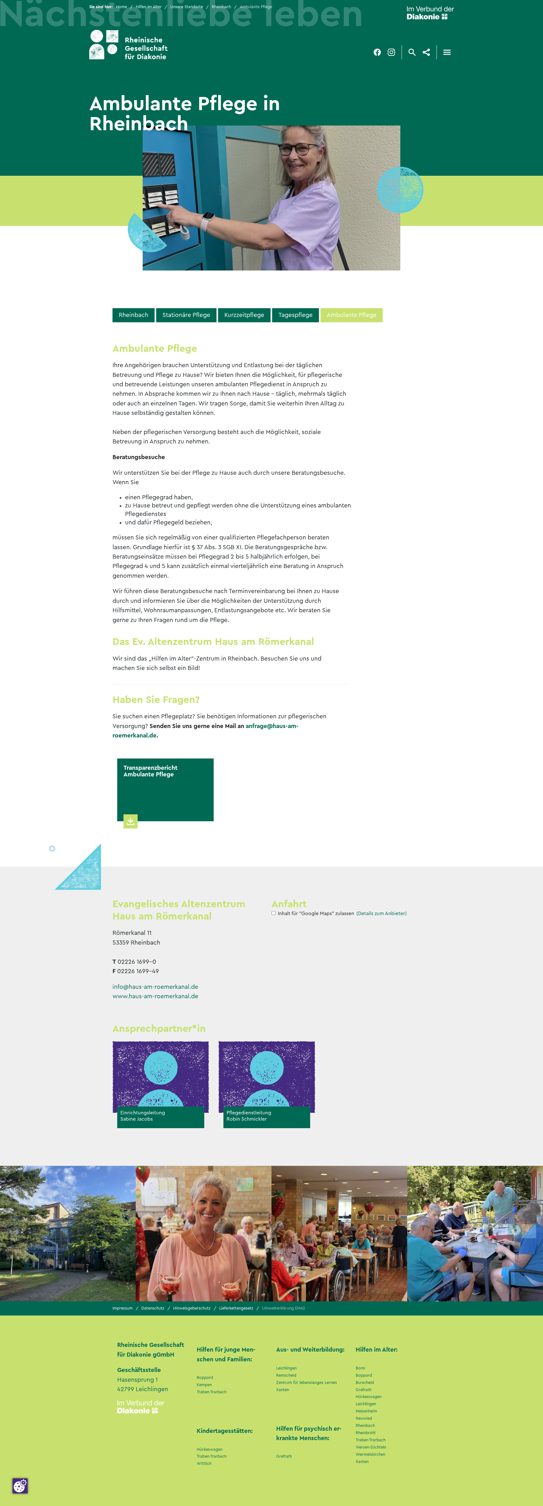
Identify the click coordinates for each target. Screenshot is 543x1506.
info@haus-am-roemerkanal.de (155, 987)
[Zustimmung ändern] (20, 1485)
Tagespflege (295, 315)
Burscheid (365, 1383)
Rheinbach (221, 7)
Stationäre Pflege (186, 315)
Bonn (360, 1368)
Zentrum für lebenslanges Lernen (306, 1383)
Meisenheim (366, 1411)
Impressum (122, 1308)
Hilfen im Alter (149, 7)
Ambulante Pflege (351, 315)
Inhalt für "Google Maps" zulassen (316, 913)
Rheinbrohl (366, 1433)
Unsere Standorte (186, 7)
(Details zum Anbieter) (381, 913)
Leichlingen (286, 1368)
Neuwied (364, 1418)
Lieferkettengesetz (236, 1308)
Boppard (205, 1378)
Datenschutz (152, 1308)
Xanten (282, 1390)
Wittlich (204, 1464)
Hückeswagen (209, 1449)
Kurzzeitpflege (244, 315)
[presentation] (515, 1231)
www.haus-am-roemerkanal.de (155, 996)
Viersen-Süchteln (371, 1447)
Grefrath (284, 1456)
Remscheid (286, 1375)
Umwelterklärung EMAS (283, 1308)
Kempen (204, 1385)
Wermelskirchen (370, 1454)
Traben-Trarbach (212, 1392)
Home (121, 7)
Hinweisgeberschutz (192, 1308)
